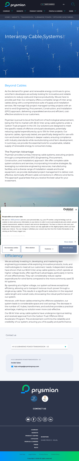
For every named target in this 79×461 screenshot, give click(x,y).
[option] (39, 49)
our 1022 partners (14, 219)
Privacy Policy (43, 454)
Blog (36, 447)
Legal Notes (32, 454)
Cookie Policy (55, 454)
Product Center (31, 435)
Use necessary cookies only (11, 249)
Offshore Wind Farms (63, 17)
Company (34, 429)
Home (7, 17)
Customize (48, 249)
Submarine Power (43, 17)
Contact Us (39, 409)
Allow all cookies (68, 247)
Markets (15, 17)
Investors (45, 437)
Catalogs (34, 438)
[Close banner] (76, 209)
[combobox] (39, 346)
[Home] (15, 4)
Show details (68, 242)
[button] (47, 4)
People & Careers (31, 441)
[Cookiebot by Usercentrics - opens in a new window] (64, 209)
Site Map (22, 454)
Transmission (27, 17)
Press (36, 444)
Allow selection (30, 247)
